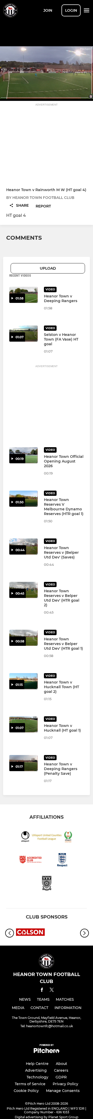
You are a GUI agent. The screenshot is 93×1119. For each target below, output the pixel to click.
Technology (37, 1077)
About (61, 1063)
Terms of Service (30, 1084)
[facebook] (41, 990)
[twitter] (52, 990)
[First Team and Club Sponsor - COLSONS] (30, 933)
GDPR (61, 1077)
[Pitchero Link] (46, 1051)
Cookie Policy (26, 1090)
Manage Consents (63, 1090)
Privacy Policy (65, 1084)
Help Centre (37, 1063)
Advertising (36, 1070)
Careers (61, 1070)
